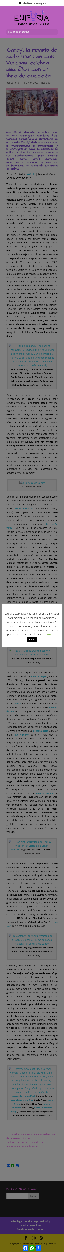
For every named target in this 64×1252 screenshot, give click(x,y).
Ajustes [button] (51, 634)
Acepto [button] (32, 639)
